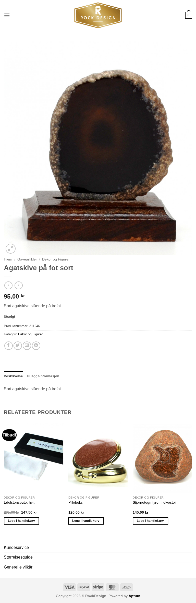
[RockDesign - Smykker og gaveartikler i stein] (98, 15)
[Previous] (4, 477)
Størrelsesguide (18, 557)
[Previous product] (18, 285)
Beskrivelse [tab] (13, 376)
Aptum (134, 596)
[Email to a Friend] (27, 345)
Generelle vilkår (18, 567)
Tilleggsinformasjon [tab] (42, 376)
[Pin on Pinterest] (36, 345)
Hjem (8, 259)
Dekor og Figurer (56, 259)
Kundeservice (16, 547)
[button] (7, 15)
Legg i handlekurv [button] (21, 520)
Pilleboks (75, 502)
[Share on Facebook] (8, 345)
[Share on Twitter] (18, 345)
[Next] (192, 477)
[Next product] (8, 285)
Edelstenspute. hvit (19, 502)
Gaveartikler (27, 259)
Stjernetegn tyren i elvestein (155, 502)
